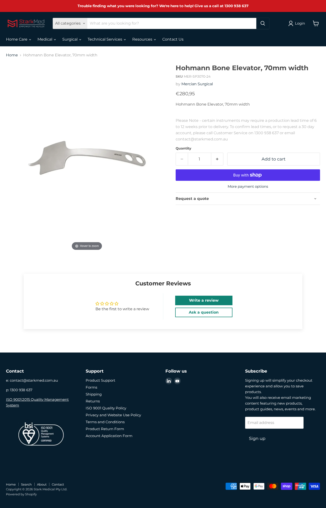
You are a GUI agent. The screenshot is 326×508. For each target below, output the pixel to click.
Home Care (17, 39)
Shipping (94, 394)
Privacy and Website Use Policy (113, 415)
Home (12, 55)
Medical (45, 39)
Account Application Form (109, 435)
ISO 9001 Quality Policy (106, 408)
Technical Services (105, 39)
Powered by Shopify (21, 494)
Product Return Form (105, 429)
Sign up (257, 438)
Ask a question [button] (204, 312)
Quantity (183, 148)
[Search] (262, 23)
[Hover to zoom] (87, 157)
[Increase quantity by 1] (217, 159)
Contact (58, 484)
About (42, 484)
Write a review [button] (204, 300)
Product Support (100, 380)
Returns (93, 401)
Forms (91, 387)
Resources (142, 39)
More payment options (248, 186)
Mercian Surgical (197, 84)
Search (26, 484)
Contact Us (173, 39)
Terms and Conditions (105, 422)
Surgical (70, 39)
